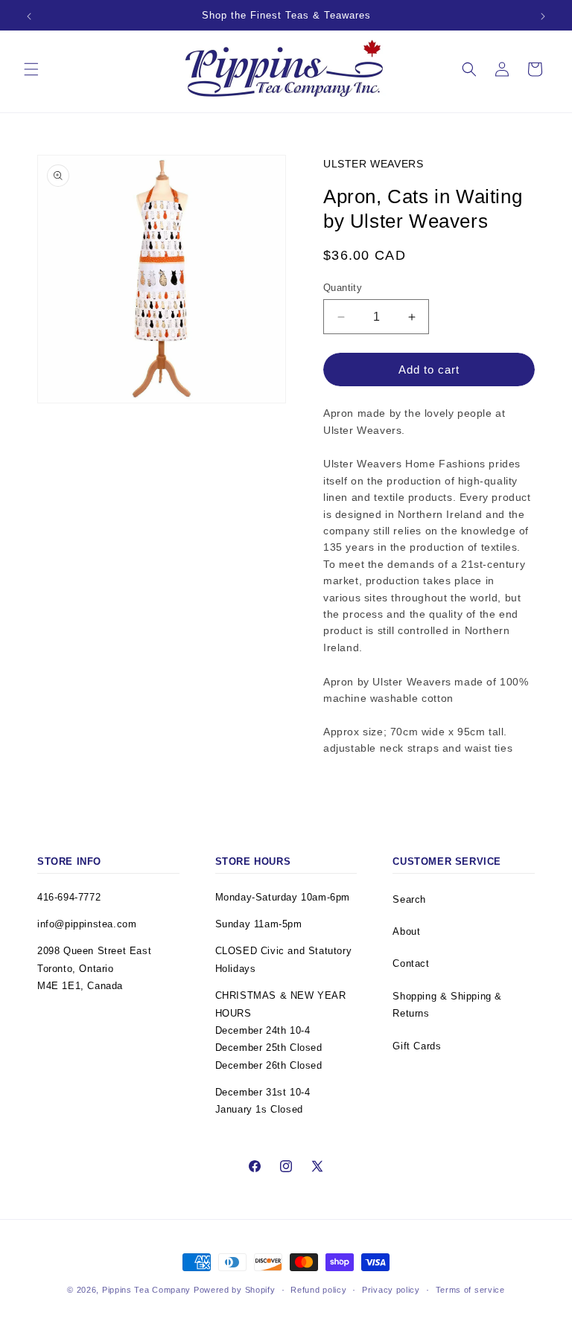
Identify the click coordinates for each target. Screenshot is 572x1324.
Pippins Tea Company (146, 1289)
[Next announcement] (543, 16)
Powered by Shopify (235, 1289)
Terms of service (470, 1289)
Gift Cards (417, 1046)
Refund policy (318, 1289)
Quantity (342, 287)
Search (409, 899)
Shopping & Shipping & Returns (447, 1005)
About (406, 931)
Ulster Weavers (373, 164)
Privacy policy (391, 1289)
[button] (31, 69)
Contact (411, 963)
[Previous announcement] (29, 16)
